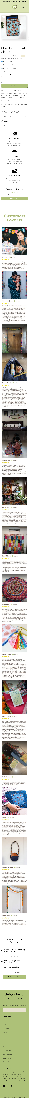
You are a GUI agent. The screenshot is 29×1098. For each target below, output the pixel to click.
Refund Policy (7, 1054)
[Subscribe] (24, 1010)
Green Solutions (8, 1036)
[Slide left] (11, 44)
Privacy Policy (7, 1050)
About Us (6, 1028)
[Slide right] (18, 44)
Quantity (3, 71)
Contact (5, 1032)
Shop (4, 1024)
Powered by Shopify (20, 1097)
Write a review (14, 198)
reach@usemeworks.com (14, 977)
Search (5, 1047)
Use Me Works (11, 1097)
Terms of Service (8, 1062)
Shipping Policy (8, 1058)
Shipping (10, 58)
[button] (2, 7)
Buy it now (14, 86)
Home (5, 1021)
